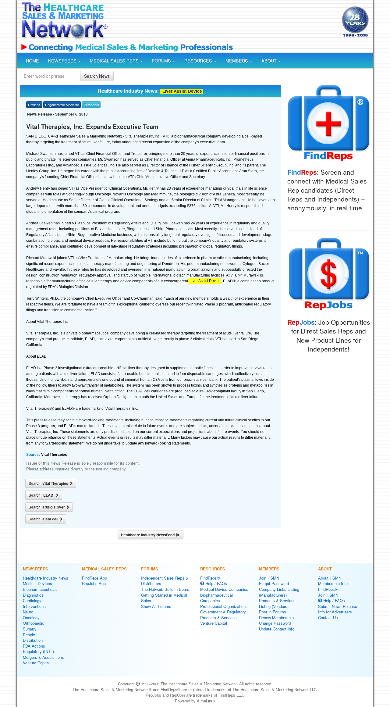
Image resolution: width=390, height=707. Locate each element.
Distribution (33, 640)
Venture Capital (36, 663)
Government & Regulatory (223, 612)
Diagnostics (33, 595)
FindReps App (94, 578)
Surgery (30, 629)
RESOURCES (198, 61)
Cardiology (32, 600)
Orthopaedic (33, 623)
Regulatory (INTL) (38, 651)
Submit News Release (337, 606)
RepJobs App (94, 583)
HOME (32, 61)
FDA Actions (34, 646)
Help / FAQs (215, 583)
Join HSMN (269, 578)
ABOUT (269, 61)
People (29, 634)
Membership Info (333, 583)
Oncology (31, 617)
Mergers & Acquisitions (43, 657)
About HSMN (329, 578)
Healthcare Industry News (45, 578)
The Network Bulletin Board (165, 589)
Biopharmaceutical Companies (216, 598)
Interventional (35, 606)
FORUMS (162, 61)
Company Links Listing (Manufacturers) (279, 592)
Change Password (275, 623)
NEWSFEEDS (63, 61)
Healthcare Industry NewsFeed (148, 534)
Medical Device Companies (224, 589)
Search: (49, 483)
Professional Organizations (224, 606)
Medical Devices (37, 583)
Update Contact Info (276, 629)
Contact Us (328, 617)
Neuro (28, 612)
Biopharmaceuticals (40, 589)
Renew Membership (276, 617)
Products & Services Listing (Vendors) (277, 603)
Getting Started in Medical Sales (164, 598)
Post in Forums (272, 612)
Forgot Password (274, 583)
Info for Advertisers (335, 612)
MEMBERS (237, 61)
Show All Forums (156, 606)
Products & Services (218, 617)
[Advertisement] (224, 22)
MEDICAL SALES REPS (115, 61)
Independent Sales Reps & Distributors (164, 581)
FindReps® (210, 578)
